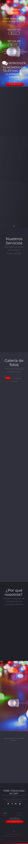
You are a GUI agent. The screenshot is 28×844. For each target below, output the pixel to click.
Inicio (5, 813)
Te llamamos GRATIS (14, 84)
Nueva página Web (14, 226)
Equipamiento (17, 378)
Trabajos (14, 381)
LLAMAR (14, 33)
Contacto (19, 815)
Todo (8, 378)
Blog (5, 815)
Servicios (19, 813)
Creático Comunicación (18, 836)
